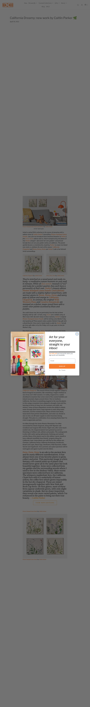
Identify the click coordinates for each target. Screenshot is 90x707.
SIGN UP (62, 366)
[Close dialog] (77, 333)
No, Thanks (62, 370)
